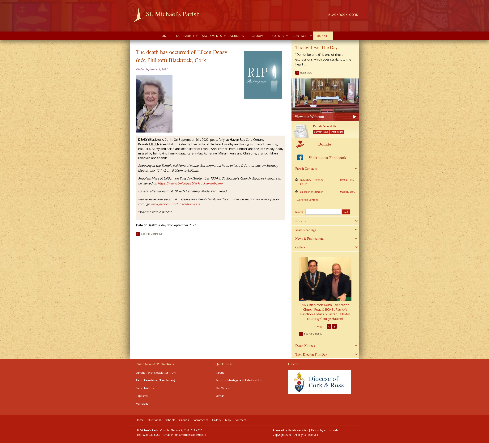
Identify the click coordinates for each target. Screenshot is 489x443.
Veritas (219, 395)
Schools (237, 36)
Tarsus (219, 372)
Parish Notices (145, 388)
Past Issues (337, 131)
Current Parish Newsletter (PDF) (156, 372)
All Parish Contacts (308, 199)
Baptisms (142, 395)
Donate (323, 36)
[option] (325, 289)
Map (228, 420)
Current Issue (321, 131)
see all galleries (313, 333)
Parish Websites (298, 430)
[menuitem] (164, 36)
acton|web (331, 430)
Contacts (300, 36)
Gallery (216, 420)
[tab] (325, 168)
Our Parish (185, 36)
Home (164, 36)
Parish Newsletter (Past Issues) (155, 380)
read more (306, 72)
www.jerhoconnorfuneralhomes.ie (175, 204)
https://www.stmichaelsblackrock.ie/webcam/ (190, 183)
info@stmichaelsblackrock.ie (188, 435)
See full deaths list (152, 233)
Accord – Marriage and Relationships (238, 380)
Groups (258, 36)
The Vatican (223, 388)
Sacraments (212, 36)
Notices (277, 36)
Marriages (142, 403)
